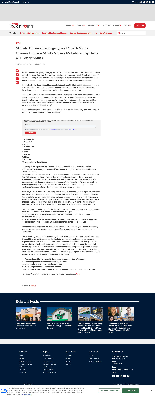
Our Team (92, 355)
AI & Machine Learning (49, 364)
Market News (46, 355)
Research (68, 358)
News (18, 43)
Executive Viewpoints (25, 364)
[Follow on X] (147, 2)
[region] (77, 391)
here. (78, 274)
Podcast (106, 25)
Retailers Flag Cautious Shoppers (54, 33)
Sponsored (22, 372)
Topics (80, 25)
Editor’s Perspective (25, 361)
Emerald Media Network (10, 2)
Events (116, 25)
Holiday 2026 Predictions (29, 33)
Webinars (68, 355)
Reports (68, 361)
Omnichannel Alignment (50, 372)
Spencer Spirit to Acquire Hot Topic (83, 33)
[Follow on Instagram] (150, 2)
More (126, 25)
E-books (68, 364)
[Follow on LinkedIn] (144, 2)
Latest (69, 25)
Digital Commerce (48, 370)
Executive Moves (47, 361)
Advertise (25, 2)
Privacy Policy (26, 395)
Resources (92, 25)
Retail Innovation (48, 367)
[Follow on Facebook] (140, 2)
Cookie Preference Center (109, 391)
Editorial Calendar (94, 358)
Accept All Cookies (130, 391)
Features (21, 358)
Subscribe (139, 25)
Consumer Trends (48, 358)
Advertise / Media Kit (95, 361)
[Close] (151, 390)
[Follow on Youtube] (153, 2)
